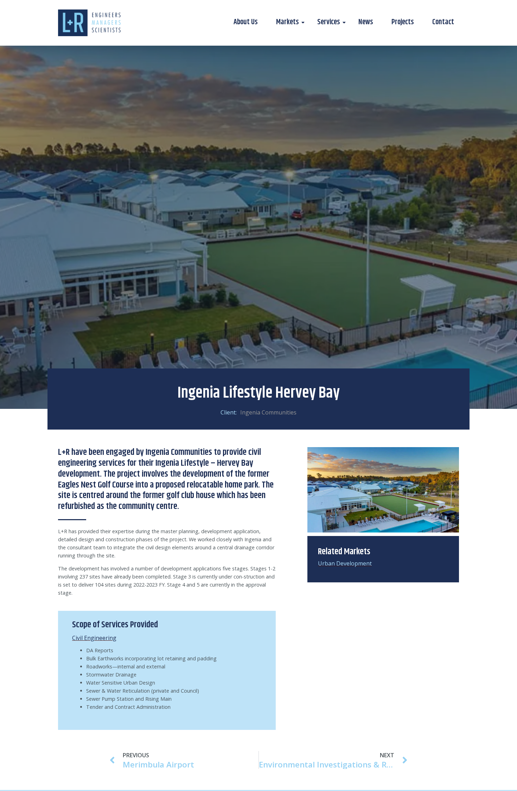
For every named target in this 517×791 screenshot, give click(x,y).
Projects (402, 22)
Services (328, 22)
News (365, 22)
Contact (443, 22)
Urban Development (345, 563)
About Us (246, 22)
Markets (287, 22)
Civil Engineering (94, 638)
